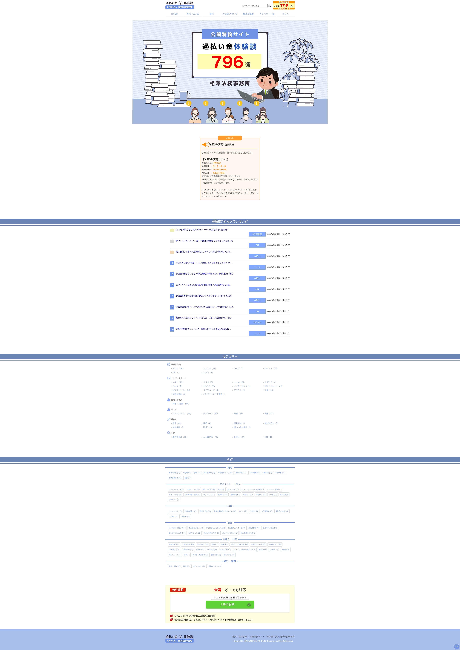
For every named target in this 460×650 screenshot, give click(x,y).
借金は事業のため (211, 533)
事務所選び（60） (180, 437)
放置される (174, 500)
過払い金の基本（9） (243, 427)
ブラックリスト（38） (182, 414)
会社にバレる (175, 494)
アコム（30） (178, 368)
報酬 (187, 478)
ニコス (257, 267)
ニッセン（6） (209, 386)
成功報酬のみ (175, 478)
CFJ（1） (177, 372)
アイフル (257, 322)
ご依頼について (230, 14)
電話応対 (263, 550)
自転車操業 (254, 528)
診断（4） (207, 423)
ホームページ (175, 511)
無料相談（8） (179, 427)
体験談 (185, 516)
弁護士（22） (240, 437)
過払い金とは (193, 14)
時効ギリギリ (215, 566)
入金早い (274, 550)
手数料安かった (225, 473)
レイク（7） (239, 368)
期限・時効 (174, 566)
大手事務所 (257, 234)
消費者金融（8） (180, 394)
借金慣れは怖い (196, 528)
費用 (211, 14)
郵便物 (285, 550)
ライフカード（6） (211, 390)
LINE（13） (208, 427)
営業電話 (222, 494)
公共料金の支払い (230, 533)
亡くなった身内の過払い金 (244, 550)
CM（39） (269, 437)
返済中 (200, 550)
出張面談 (212, 550)
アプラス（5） (240, 390)
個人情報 (284, 494)
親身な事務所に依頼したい (225, 511)
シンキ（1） (208, 372)
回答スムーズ (175, 555)
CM (257, 245)
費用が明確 (241, 473)
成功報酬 (254, 473)
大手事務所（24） (211, 437)
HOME (174, 14)
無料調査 (174, 544)
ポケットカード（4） (274, 386)
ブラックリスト (176, 489)
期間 (186, 566)
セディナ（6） (271, 382)
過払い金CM (209, 489)
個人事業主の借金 (248, 533)
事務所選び (191, 511)
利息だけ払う (194, 533)
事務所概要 (248, 14)
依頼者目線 (187, 550)
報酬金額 (267, 473)
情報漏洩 (235, 494)
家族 (221, 489)
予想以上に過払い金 (239, 544)
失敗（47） (270, 414)
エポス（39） (178, 382)
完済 (215, 544)
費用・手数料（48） (181, 404)
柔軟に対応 (216, 555)
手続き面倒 (225, 550)
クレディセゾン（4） (243, 386)
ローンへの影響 (274, 489)
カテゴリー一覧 (267, 14)
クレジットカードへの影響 (253, 489)
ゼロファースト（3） (182, 390)
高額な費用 (209, 473)
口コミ (243, 511)
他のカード (233, 489)
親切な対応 (202, 544)
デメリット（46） (211, 414)
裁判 (186, 555)
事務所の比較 (282, 511)
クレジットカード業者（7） (215, 394)
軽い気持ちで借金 (177, 528)
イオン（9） (178, 386)
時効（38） (239, 414)
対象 (224, 544)
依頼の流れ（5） (272, 423)
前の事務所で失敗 (192, 494)
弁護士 (257, 256)
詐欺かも (260, 494)
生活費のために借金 (236, 528)
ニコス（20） (240, 382)
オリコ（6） (208, 382)
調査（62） (177, 423)
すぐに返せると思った (215, 528)
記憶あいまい (275, 544)
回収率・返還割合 (200, 555)
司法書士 (173, 516)
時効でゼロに (199, 566)
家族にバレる (193, 489)
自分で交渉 (229, 555)
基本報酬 (280, 473)
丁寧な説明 (188, 544)
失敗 (257, 289)
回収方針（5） (240, 423)
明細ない (248, 494)
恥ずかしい (209, 494)
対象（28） (270, 390)
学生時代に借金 (270, 528)
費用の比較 (174, 473)
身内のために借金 (176, 533)
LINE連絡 (174, 550)
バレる (272, 494)
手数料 (187, 473)
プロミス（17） (210, 368)
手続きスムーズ (258, 544)
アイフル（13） (271, 368)
